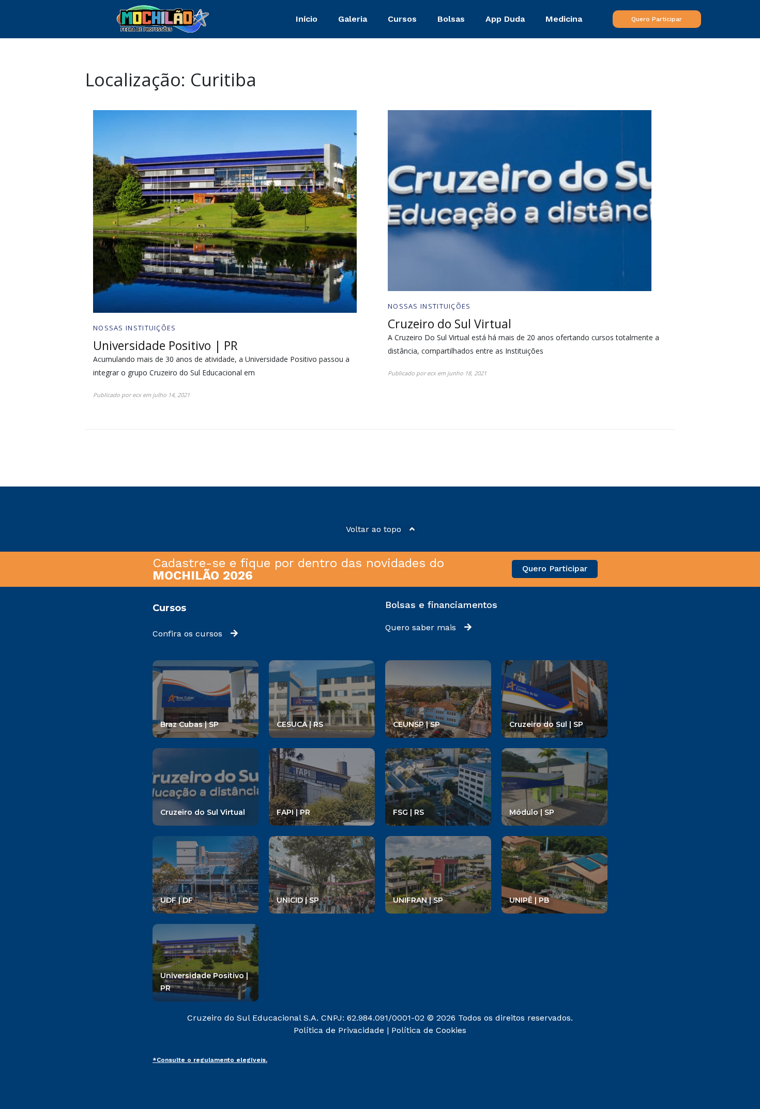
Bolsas (451, 19)
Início (306, 19)
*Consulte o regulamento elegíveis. (210, 1060)
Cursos (402, 19)
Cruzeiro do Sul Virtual (449, 323)
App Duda (505, 19)
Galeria (352, 19)
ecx (136, 395)
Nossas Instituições (134, 327)
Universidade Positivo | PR (165, 345)
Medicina (563, 19)
